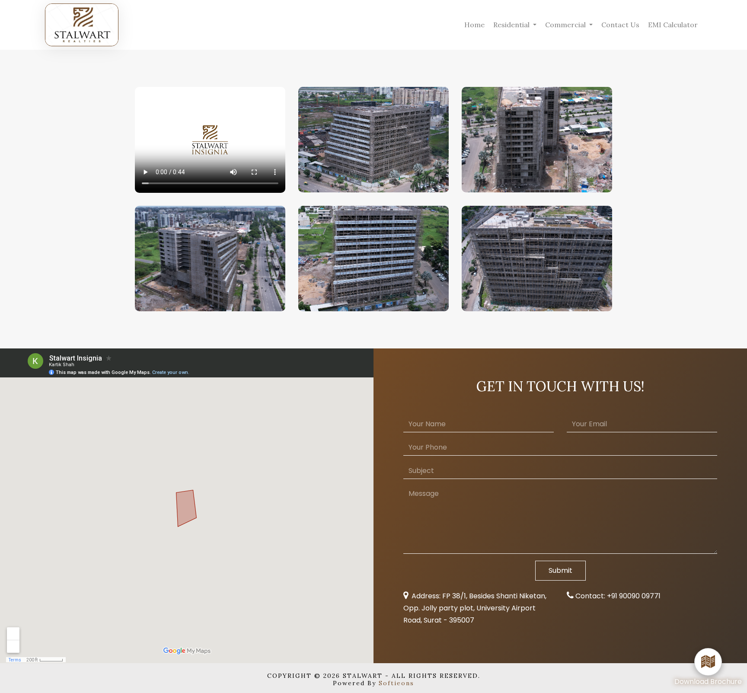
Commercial (566, 24)
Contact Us (620, 24)
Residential (512, 24)
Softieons (396, 683)
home (474, 24)
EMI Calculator (673, 24)
